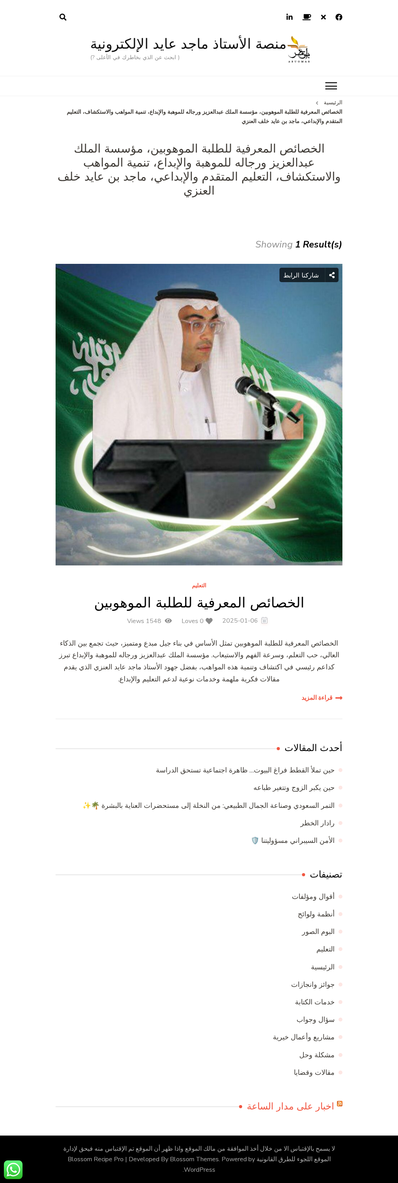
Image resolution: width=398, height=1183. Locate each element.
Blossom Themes (194, 1159)
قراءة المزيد (317, 697)
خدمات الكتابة (315, 1002)
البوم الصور (318, 931)
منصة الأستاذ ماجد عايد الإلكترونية (188, 44)
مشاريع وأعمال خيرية (304, 1037)
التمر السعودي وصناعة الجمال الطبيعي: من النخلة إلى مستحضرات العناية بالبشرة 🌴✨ (208, 805)
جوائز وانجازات (313, 984)
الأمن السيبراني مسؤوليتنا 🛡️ (293, 840)
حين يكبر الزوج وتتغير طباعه (294, 787)
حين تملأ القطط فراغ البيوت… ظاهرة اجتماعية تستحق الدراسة (245, 770)
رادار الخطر (317, 823)
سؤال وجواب (316, 1019)
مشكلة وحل (317, 1055)
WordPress (199, 1169)
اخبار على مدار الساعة (290, 1106)
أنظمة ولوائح (316, 914)
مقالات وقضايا (314, 1072)
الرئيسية (323, 967)
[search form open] (63, 17)
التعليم (199, 586)
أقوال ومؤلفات (313, 896)
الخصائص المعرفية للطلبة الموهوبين (199, 602)
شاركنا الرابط (302, 275)
